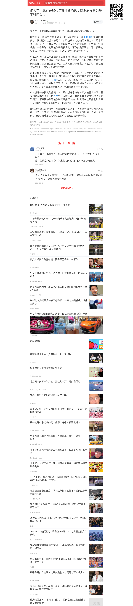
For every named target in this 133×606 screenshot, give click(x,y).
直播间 (54, 79)
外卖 (56, 95)
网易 (32, 3)
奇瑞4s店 (88, 36)
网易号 (39, 3)
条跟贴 (66, 188)
